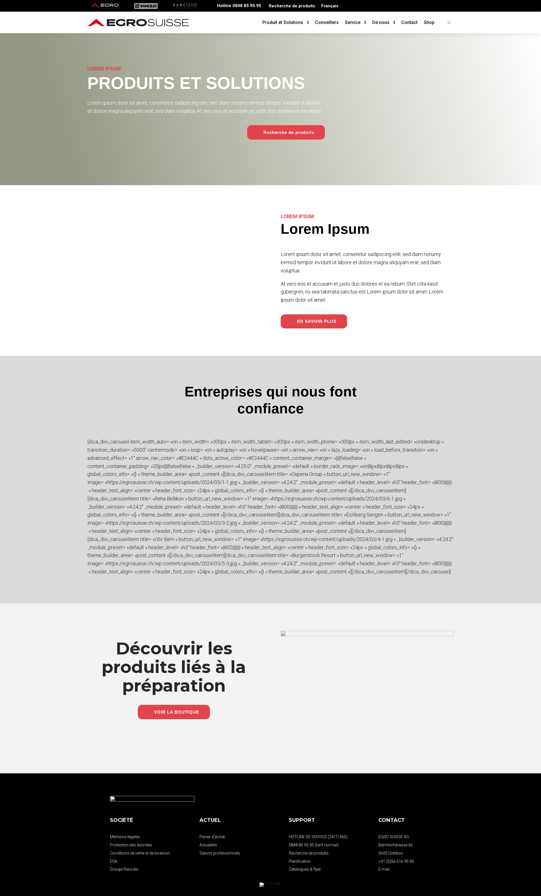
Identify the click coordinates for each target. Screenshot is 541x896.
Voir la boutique (176, 712)
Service (352, 22)
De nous (380, 22)
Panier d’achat (212, 837)
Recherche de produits (292, 6)
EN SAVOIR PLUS (316, 321)
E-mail (383, 869)
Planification (300, 861)
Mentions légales (125, 837)
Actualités (208, 845)
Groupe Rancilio (124, 869)
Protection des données (131, 845)
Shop (429, 22)
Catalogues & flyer (305, 869)
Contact (409, 22)
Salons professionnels (219, 853)
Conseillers (327, 22)
